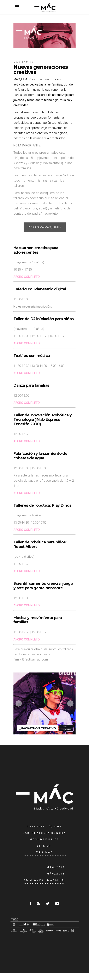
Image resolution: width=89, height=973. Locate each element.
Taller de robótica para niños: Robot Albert (39, 544)
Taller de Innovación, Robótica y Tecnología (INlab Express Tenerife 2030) (42, 419)
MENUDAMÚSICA (44, 839)
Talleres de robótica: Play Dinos (42, 505)
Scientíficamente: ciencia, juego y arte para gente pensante (43, 585)
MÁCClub (55, 880)
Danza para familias (31, 385)
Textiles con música (31, 355)
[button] (19, 703)
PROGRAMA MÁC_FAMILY (44, 227)
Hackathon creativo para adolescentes (35, 250)
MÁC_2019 (56, 867)
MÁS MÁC (44, 852)
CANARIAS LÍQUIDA (44, 826)
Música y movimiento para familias (37, 620)
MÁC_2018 (56, 873)
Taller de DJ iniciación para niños (43, 319)
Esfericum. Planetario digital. (40, 289)
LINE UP (44, 846)
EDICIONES (34, 880)
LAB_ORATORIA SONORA (44, 833)
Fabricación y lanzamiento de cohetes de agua (40, 455)
